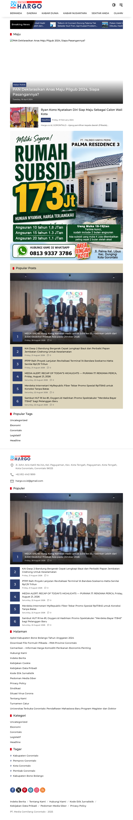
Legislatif (15, 435)
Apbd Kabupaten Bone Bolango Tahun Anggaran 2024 (42, 637)
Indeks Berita (18, 658)
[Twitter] (18, 790)
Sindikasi (15, 688)
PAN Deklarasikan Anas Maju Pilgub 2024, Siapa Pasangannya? (56, 92)
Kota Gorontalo (22, 765)
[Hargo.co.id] (26, 4)
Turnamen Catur (19, 703)
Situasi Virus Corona (21, 693)
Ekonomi (15, 425)
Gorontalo (16, 430)
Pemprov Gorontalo (24, 760)
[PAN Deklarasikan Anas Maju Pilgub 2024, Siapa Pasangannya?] (66, 71)
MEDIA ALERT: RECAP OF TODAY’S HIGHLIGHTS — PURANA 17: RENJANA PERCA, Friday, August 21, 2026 (71, 375)
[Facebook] (12, 790)
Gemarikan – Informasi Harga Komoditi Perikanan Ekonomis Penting (50, 648)
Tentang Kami (18, 698)
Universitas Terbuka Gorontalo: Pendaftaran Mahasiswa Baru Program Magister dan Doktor (63, 708)
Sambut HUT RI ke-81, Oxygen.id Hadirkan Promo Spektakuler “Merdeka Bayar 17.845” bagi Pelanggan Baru (70, 399)
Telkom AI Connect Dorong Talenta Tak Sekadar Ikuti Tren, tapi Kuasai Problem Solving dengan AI (60, 24)
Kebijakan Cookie (20, 663)
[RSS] (42, 790)
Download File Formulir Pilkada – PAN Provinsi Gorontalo (43, 642)
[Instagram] (36, 790)
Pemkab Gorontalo (24, 770)
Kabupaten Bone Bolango (28, 775)
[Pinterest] (24, 790)
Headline (46, 120)
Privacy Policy (18, 683)
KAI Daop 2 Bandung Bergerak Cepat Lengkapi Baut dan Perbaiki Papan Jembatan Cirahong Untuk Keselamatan (67, 350)
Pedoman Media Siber (23, 678)
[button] (114, 5)
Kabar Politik (19, 85)
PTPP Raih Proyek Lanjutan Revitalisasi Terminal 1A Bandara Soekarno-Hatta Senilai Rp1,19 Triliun (69, 362)
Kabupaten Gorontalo (25, 755)
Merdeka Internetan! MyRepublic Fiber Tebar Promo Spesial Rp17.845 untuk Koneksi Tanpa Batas (69, 387)
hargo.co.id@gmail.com (29, 480)
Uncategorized (18, 420)
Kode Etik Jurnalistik (22, 673)
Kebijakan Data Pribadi (23, 668)
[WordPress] (30, 790)
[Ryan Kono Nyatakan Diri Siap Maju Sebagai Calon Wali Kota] (24, 117)
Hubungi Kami (18, 653)
